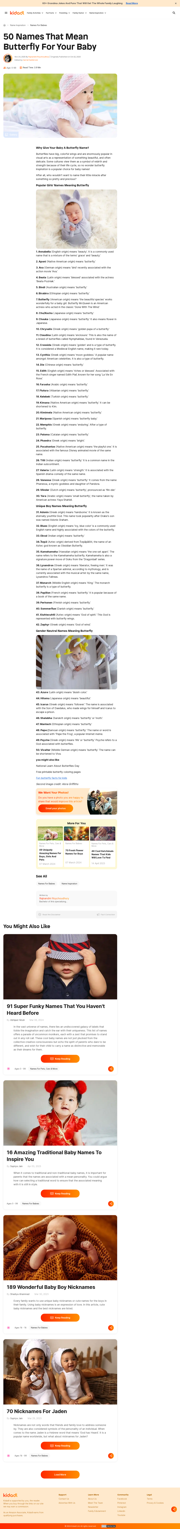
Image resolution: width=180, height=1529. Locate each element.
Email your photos (56, 808)
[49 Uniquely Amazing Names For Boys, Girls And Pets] (50, 833)
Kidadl (5, 25)
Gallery (13, 134)
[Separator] (174, 1509)
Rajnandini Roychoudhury (38, 57)
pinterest (121, 1503)
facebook (122, 1499)
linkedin (121, 1511)
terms (149, 1499)
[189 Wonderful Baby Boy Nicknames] (60, 1247)
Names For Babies (73, 843)
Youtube (121, 1515)
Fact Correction (108, 914)
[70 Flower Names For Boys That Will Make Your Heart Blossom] (76, 833)
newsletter (93, 1507)
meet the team (95, 1503)
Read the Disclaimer (51, 914)
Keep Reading (62, 1058)
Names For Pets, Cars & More (50, 844)
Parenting (63, 13)
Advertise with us (67, 1503)
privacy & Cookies (155, 1503)
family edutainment (97, 1511)
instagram (121, 1507)
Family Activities (34, 13)
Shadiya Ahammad (20, 1294)
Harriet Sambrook (30, 60)
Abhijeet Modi (17, 1020)
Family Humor (78, 13)
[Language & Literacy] (8, 1068)
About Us (92, 1499)
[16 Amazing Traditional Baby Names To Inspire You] (60, 1112)
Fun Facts (50, 13)
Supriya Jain (16, 1166)
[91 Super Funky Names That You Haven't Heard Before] (60, 966)
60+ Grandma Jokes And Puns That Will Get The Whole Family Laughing (82, 3)
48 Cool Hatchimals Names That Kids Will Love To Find (102, 854)
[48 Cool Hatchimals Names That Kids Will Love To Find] (102, 834)
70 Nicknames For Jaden (37, 1411)
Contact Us (64, 1499)
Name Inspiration (96, 13)
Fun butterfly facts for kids (51, 777)
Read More (132, 3)
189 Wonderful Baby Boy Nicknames (51, 1287)
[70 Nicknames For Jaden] (60, 1371)
